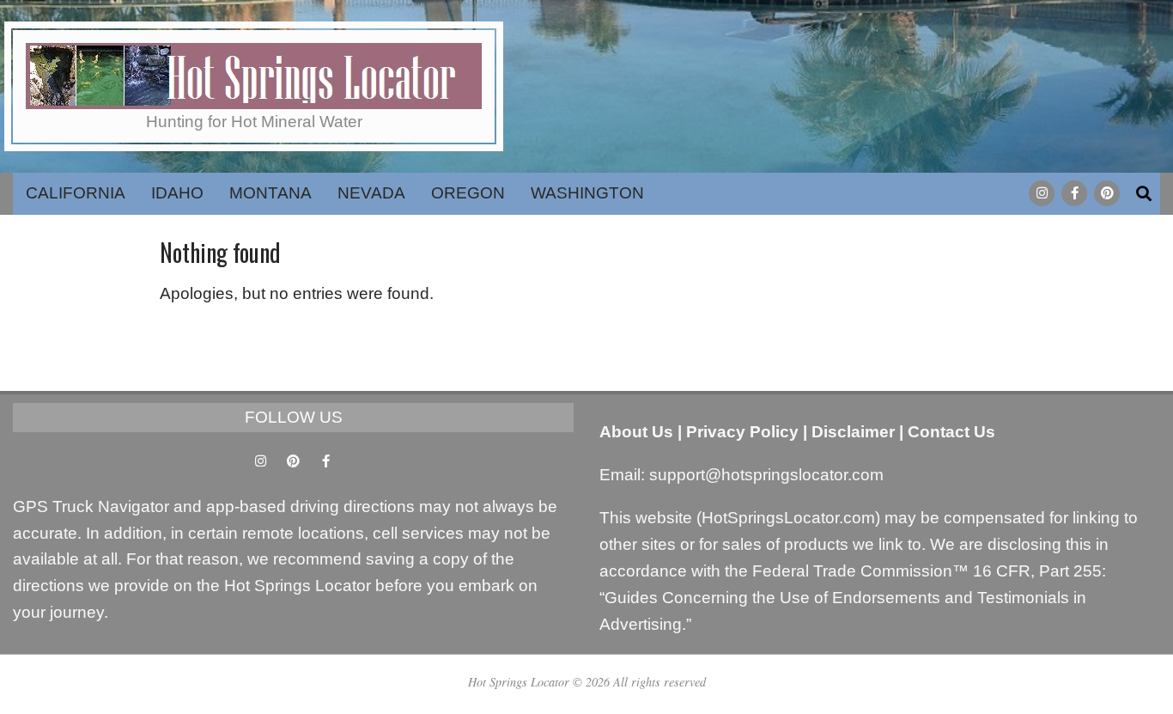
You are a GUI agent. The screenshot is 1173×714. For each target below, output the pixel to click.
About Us (636, 432)
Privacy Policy (742, 432)
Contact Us (951, 432)
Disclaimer (853, 432)
